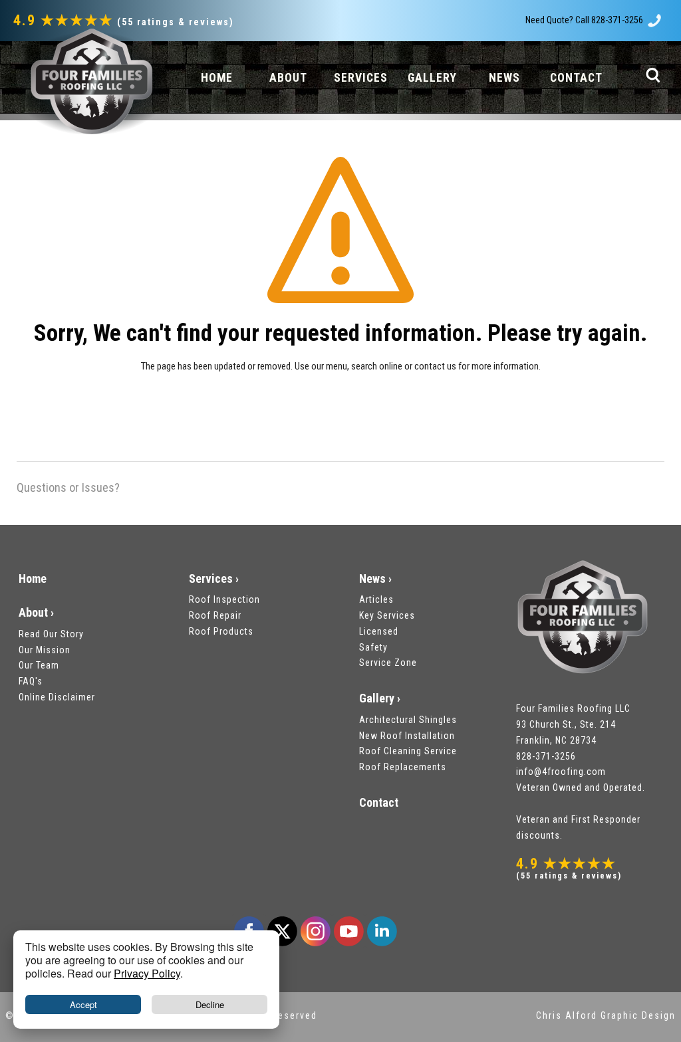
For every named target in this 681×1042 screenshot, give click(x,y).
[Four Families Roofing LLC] (582, 620)
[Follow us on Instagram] (315, 931)
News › (375, 578)
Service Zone (388, 662)
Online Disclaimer (57, 697)
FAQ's (31, 681)
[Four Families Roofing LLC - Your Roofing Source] (90, 81)
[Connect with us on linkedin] (381, 931)
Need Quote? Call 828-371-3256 (584, 20)
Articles (376, 599)
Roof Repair (215, 615)
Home (33, 578)
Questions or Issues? (68, 487)
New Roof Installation (407, 735)
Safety (373, 647)
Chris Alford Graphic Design (606, 1015)
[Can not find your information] (340, 238)
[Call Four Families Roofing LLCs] (654, 20)
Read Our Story (51, 634)
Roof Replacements (402, 767)
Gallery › (379, 698)
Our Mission (44, 650)
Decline (210, 1004)
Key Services (387, 615)
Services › (214, 578)
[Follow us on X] (282, 931)
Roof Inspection (224, 599)
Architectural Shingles (408, 719)
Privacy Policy (147, 973)
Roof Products (221, 631)
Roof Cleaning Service (408, 751)
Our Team (39, 665)
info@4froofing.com (561, 771)
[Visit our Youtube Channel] (348, 931)
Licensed (378, 631)
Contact (378, 802)
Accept (83, 1004)
